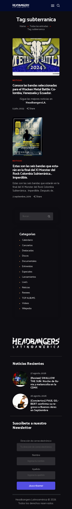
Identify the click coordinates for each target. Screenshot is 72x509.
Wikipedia (26, 308)
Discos (25, 256)
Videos (25, 303)
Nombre (36, 455)
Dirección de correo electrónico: (36, 441)
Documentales (29, 261)
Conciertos (27, 245)
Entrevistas (27, 266)
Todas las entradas (39, 26)
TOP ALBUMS (28, 298)
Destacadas (27, 251)
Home (23, 26)
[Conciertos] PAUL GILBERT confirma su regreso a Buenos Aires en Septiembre (44, 405)
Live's (24, 282)
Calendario (27, 240)
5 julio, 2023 (18, 108)
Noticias (17, 80)
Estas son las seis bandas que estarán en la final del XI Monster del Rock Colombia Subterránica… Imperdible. (36, 172)
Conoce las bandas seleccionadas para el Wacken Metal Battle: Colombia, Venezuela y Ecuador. (35, 89)
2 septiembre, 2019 (22, 197)
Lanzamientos (29, 277)
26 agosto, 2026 (38, 396)
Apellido (36, 469)
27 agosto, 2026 (38, 373)
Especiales (27, 272)
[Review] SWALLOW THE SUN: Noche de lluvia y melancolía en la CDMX (44, 383)
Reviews (26, 293)
